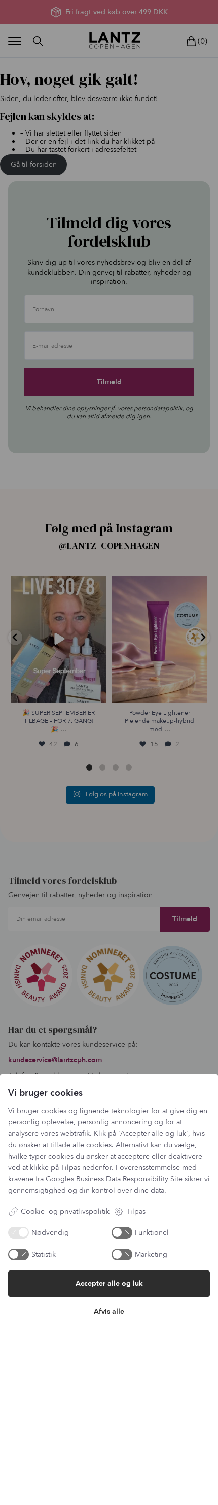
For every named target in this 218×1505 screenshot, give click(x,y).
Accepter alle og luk (109, 1283)
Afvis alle (109, 1311)
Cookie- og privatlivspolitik (65, 1211)
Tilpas (136, 1211)
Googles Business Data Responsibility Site (114, 1179)
